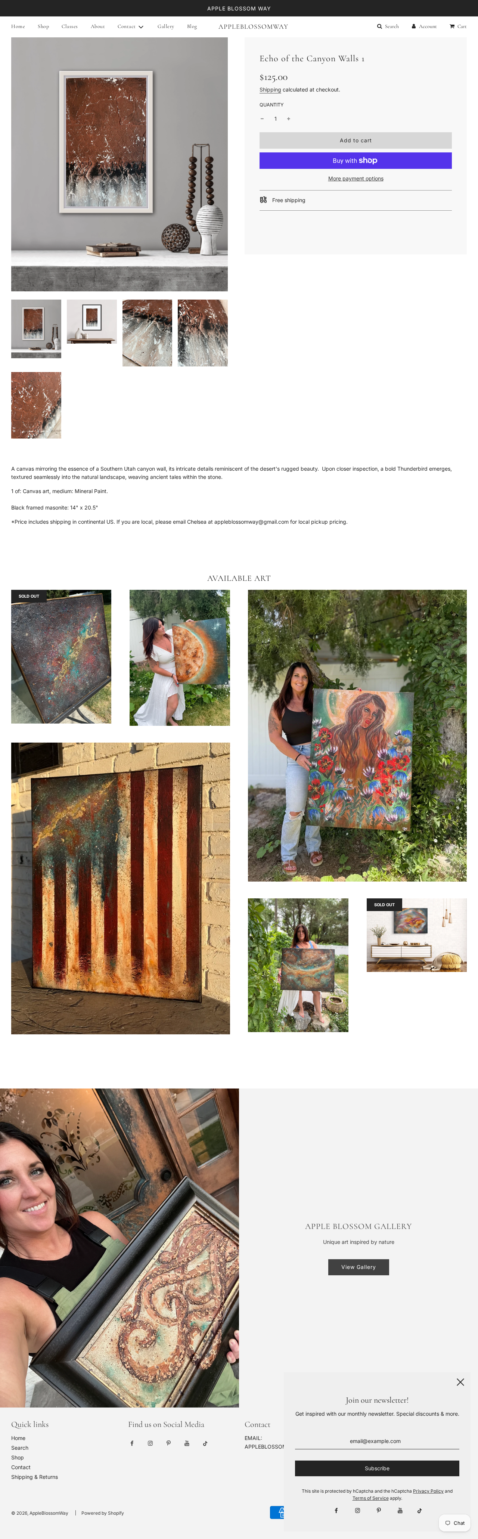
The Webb (298, 1045)
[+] (288, 119)
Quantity (272, 105)
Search (19, 1447)
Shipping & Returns (34, 1477)
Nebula (416, 985)
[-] (262, 119)
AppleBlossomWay (239, 26)
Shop (43, 26)
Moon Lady (357, 895)
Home (18, 26)
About (98, 26)
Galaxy (61, 737)
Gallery (166, 26)
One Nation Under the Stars (120, 1047)
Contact (21, 1467)
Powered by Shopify (102, 1513)
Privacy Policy (428, 1491)
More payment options (356, 178)
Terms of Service (371, 1498)
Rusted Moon (180, 739)
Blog (192, 26)
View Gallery (358, 1267)
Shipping (270, 89)
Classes (70, 26)
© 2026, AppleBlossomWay (39, 1513)
